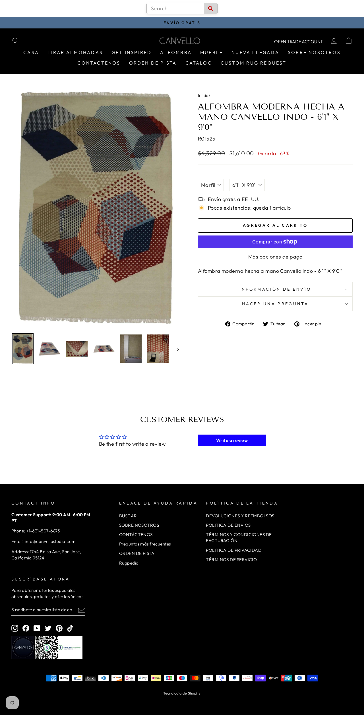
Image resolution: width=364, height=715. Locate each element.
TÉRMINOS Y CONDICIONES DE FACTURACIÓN (239, 537)
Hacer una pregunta (275, 303)
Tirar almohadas (75, 52)
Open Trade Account (298, 41)
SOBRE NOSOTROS (139, 525)
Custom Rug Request (254, 63)
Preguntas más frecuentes (145, 544)
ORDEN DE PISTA (136, 553)
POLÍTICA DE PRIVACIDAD (233, 550)
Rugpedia (129, 563)
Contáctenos (98, 63)
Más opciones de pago (275, 256)
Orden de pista (153, 63)
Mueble (211, 52)
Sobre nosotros (314, 52)
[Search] (210, 8)
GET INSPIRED (131, 52)
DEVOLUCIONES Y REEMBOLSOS (240, 515)
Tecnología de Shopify (181, 693)
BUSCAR (128, 515)
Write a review (232, 440)
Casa (31, 52)
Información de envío (275, 289)
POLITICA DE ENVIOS (228, 525)
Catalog (198, 63)
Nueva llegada (255, 52)
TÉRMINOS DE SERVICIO (231, 559)
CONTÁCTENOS (136, 534)
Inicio (203, 95)
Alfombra (176, 52)
